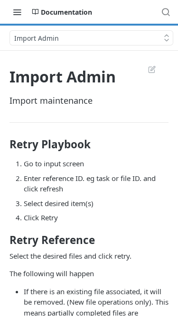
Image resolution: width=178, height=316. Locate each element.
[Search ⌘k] (165, 11)
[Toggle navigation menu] (17, 11)
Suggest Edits (147, 69)
